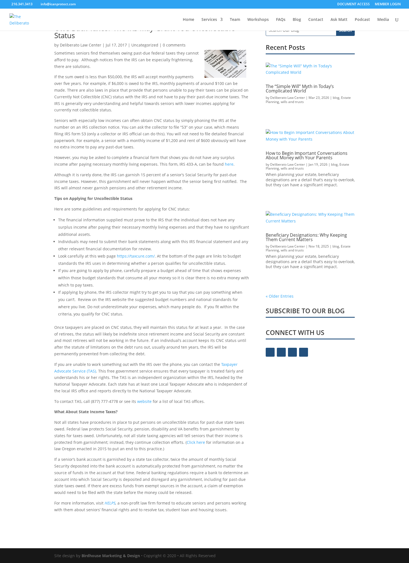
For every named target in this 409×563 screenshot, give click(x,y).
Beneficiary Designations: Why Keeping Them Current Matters (306, 237)
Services (209, 20)
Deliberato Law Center (80, 45)
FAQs (280, 20)
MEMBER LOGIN (388, 4)
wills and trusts (292, 101)
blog (336, 97)
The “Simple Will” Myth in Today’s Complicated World (300, 88)
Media (383, 20)
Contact (315, 20)
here (229, 164)
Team (235, 20)
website (144, 401)
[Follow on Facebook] (270, 352)
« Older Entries (280, 296)
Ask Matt (339, 20)
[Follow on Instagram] (292, 352)
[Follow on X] (281, 352)
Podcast (362, 20)
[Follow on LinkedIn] (303, 352)
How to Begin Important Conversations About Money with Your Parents (307, 155)
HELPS (110, 503)
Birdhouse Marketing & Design (111, 555)
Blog (297, 20)
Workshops (258, 20)
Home (188, 20)
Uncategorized (144, 45)
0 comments (174, 45)
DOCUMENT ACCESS (353, 4)
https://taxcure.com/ (136, 256)
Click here (196, 442)
